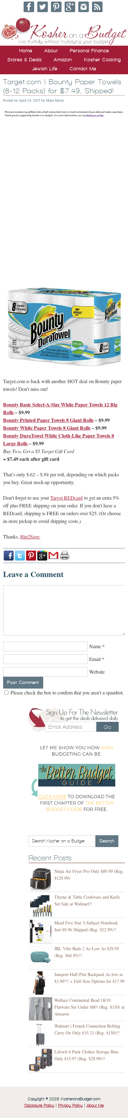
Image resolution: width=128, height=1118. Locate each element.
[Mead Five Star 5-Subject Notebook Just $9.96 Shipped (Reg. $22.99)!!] (41, 931)
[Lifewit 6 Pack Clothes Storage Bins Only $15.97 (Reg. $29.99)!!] (41, 1060)
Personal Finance (89, 50)
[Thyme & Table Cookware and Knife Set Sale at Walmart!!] (41, 906)
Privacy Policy (70, 1105)
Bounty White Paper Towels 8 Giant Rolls (46, 427)
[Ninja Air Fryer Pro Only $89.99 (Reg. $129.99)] (41, 880)
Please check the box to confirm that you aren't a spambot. (66, 692)
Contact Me (83, 68)
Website (97, 671)
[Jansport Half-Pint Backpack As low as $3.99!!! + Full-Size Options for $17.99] (41, 983)
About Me (95, 1105)
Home (25, 50)
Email (95, 659)
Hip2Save (29, 536)
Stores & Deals (24, 59)
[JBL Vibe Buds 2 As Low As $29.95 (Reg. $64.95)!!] (41, 957)
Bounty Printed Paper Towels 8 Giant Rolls (48, 420)
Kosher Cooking (102, 59)
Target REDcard (66, 497)
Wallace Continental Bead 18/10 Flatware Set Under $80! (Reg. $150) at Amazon (89, 1007)
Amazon (63, 59)
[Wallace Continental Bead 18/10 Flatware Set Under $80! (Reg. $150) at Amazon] (41, 1009)
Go (107, 727)
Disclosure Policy (39, 1105)
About (51, 50)
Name (95, 646)
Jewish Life (44, 68)
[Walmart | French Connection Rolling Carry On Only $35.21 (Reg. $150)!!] (41, 1035)
